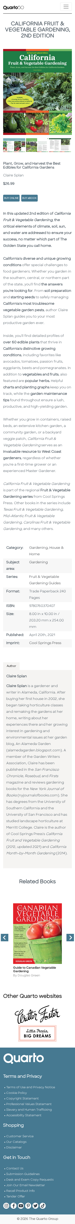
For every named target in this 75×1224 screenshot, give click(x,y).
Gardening (38, 562)
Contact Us (14, 1168)
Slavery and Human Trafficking (29, 1110)
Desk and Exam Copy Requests (30, 1179)
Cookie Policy (16, 1093)
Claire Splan (16, 676)
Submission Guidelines (23, 1174)
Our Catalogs (16, 1142)
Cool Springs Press (45, 643)
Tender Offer (15, 1196)
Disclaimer (14, 1147)
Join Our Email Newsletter (25, 1185)
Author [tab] (11, 666)
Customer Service (20, 1136)
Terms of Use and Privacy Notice (30, 1087)
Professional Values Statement (29, 1104)
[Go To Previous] (3, 939)
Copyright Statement (22, 1098)
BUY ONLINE (11, 198)
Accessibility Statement (23, 1115)
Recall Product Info (20, 1191)
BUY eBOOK (29, 198)
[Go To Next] (68, 939)
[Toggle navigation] (66, 6)
